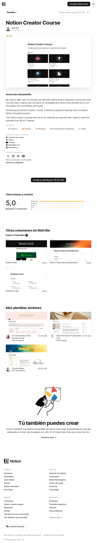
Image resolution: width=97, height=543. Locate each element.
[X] (8, 156)
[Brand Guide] (26, 249)
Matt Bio (15, 28)
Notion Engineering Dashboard (64, 262)
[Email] (23, 156)
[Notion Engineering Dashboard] (70, 249)
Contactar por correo (16, 137)
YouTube (11, 142)
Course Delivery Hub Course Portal (21, 336)
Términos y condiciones (14, 162)
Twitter (11, 140)
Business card (12, 291)
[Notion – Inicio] (4, 4)
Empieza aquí (48, 437)
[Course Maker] (26, 355)
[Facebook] (18, 156)
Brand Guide (11, 262)
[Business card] (26, 278)
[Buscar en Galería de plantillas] (88, 12)
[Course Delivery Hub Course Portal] (26, 322)
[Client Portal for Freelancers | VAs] (70, 322)
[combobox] (74, 12)
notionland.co (13, 147)
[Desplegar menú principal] (93, 4)
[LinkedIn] (13, 156)
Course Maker (18, 368)
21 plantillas (16, 30)
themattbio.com (14, 145)
